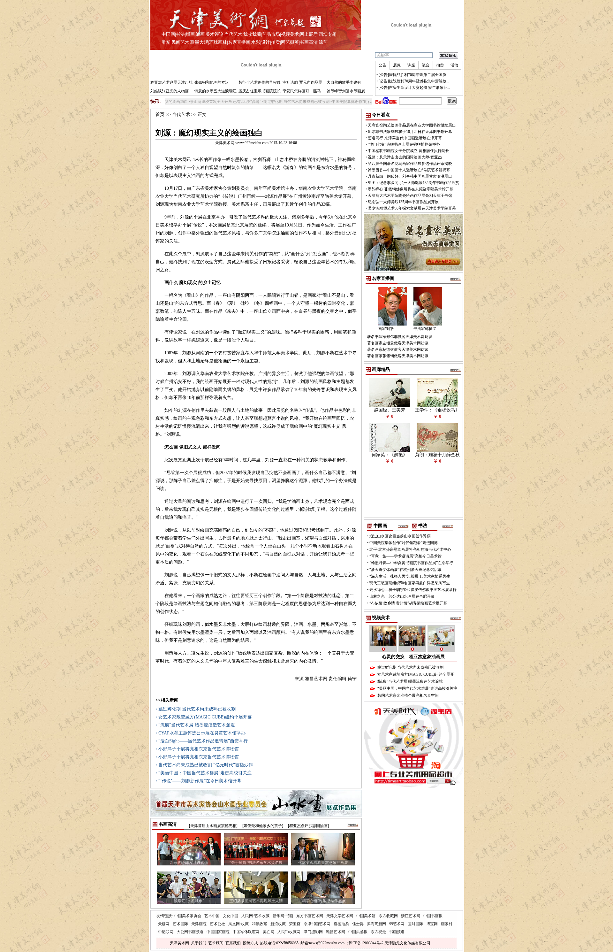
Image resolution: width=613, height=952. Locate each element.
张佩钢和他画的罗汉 (211, 82)
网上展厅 (309, 34)
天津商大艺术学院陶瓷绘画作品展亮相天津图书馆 (410, 195)
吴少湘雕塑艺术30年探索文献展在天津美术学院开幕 (412, 208)
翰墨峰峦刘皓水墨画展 (346, 91)
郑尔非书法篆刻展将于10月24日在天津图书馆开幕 (410, 131)
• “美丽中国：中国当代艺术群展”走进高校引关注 (203, 773)
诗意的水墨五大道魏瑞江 (215, 91)
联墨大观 (199, 42)
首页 (159, 114)
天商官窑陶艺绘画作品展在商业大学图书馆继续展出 (412, 125)
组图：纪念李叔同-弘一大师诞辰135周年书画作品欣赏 (413, 182)
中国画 (168, 34)
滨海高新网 (376, 924)
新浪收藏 (278, 924)
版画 (190, 34)
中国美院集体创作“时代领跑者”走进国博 (337, 101)
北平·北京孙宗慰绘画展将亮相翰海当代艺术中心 (410, 549)
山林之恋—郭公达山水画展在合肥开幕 (402, 596)
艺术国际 (180, 924)
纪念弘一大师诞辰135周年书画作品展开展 (403, 202)
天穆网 (164, 924)
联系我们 (233, 943)
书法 (180, 34)
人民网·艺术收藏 (255, 916)
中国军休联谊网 (246, 932)
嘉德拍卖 (341, 924)
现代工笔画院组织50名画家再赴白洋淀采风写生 (409, 583)
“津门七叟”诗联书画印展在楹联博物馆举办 (404, 144)
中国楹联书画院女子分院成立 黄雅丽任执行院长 (408, 151)
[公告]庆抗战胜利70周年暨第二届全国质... (414, 75)
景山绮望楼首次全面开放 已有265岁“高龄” (197, 101)
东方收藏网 (388, 916)
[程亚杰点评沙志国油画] (308, 826)
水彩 (255, 42)
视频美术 (290, 34)
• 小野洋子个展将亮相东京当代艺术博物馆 (197, 749)
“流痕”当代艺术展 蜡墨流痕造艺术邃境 (410, 681)
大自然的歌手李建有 (344, 82)
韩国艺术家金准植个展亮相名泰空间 (408, 695)
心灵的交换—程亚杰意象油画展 (413, 656)
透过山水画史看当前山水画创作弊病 (400, 536)
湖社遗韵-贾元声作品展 (302, 82)
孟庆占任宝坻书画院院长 (259, 91)
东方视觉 (378, 932)
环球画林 (218, 42)
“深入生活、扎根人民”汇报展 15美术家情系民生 (409, 576)
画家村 (446, 924)
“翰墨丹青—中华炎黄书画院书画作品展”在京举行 (411, 563)
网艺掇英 (290, 42)
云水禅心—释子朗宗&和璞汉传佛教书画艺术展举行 (413, 589)
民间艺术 (180, 42)
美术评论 (214, 34)
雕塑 (166, 42)
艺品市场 (271, 34)
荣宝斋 (294, 924)
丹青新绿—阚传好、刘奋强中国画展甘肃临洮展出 (410, 176)
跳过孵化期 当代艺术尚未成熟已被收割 (268, 101)
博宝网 (432, 924)
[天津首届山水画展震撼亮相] (213, 826)
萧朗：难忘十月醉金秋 (437, 454)
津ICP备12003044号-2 (365, 943)
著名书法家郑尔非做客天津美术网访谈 (399, 336)
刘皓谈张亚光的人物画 (169, 91)
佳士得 (358, 924)
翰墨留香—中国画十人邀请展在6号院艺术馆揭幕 (409, 170)
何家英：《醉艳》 (389, 454)
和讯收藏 (259, 924)
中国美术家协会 (187, 916)
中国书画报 (433, 916)
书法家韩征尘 (424, 328)
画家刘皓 (386, 328)
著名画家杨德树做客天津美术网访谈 (397, 349)
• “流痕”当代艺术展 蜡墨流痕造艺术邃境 (195, 725)
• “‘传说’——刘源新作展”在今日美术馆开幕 (198, 781)
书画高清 (309, 42)
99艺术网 (397, 924)
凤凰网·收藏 (238, 924)
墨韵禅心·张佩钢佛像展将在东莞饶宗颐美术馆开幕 (410, 189)
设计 (265, 42)
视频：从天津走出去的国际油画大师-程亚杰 (405, 157)
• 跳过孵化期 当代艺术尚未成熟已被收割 (195, 709)
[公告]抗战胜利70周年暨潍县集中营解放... (414, 81)
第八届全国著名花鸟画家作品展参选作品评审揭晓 (410, 163)
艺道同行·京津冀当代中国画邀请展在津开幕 (405, 138)
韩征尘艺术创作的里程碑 (259, 82)
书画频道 (397, 932)
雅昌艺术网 (335, 932)
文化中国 (230, 916)
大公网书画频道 (190, 932)
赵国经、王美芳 (389, 410)
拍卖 (275, 42)
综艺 (323, 42)
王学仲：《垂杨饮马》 (437, 410)
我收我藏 (252, 34)
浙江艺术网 (410, 916)
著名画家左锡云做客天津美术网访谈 (397, 343)
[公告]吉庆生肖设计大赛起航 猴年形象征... (414, 87)
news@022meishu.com (326, 943)
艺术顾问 (215, 943)
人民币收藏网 (288, 932)
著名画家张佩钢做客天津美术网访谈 (397, 356)
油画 (200, 34)
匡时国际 (415, 924)
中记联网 (165, 932)
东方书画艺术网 (309, 916)
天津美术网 (179, 943)
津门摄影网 (313, 932)
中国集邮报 (357, 932)
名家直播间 (239, 42)
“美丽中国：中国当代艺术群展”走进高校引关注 (417, 688)
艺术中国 (212, 916)
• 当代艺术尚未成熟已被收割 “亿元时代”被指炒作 (204, 765)
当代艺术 (233, 34)
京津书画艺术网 (317, 924)
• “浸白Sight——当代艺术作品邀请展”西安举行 (201, 741)
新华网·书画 (283, 916)
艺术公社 (217, 924)
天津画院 (199, 924)
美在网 (268, 932)
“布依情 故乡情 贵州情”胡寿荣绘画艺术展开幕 (408, 603)
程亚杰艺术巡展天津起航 (171, 82)
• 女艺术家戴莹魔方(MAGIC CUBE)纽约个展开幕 (203, 717)
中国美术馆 (365, 916)
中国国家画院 (218, 932)
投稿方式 (250, 943)
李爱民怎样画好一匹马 (302, 91)
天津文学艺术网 (339, 916)
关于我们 (198, 943)
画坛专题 (328, 34)
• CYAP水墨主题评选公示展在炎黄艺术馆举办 (200, 733)
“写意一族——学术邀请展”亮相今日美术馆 (405, 556)
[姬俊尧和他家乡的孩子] (262, 826)
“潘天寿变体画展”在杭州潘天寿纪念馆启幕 (405, 569)
